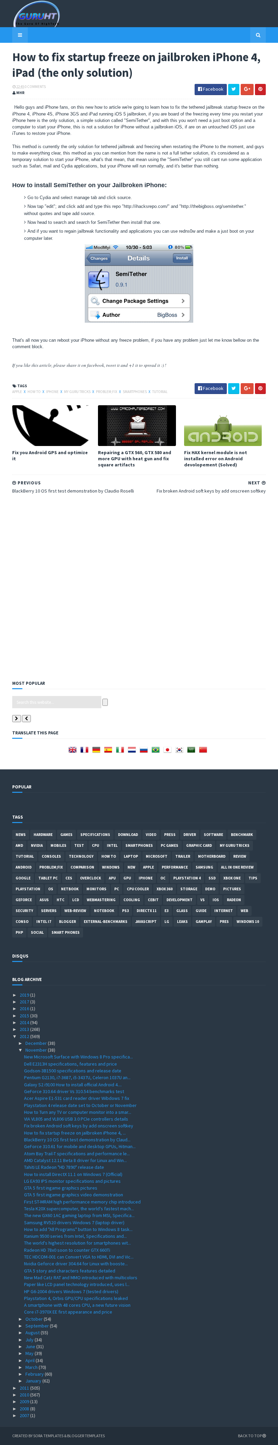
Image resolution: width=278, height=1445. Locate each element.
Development (179, 899)
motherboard (211, 856)
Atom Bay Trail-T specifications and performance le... (77, 1153)
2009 (25, 1401)
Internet (223, 910)
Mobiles (58, 845)
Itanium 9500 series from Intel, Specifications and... (75, 1236)
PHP (19, 932)
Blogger (67, 921)
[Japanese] (168, 752)
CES (68, 878)
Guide (201, 910)
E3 (166, 910)
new (131, 867)
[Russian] (145, 752)
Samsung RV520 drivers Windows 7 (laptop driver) (74, 1222)
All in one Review (237, 867)
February (35, 1374)
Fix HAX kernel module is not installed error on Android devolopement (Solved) (215, 458)
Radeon (234, 899)
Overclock (90, 878)
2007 (25, 1415)
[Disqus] (139, 586)
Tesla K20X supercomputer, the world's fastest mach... (79, 1209)
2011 (25, 1388)
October (34, 1319)
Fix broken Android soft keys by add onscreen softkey (78, 1126)
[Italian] (121, 752)
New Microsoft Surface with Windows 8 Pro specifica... (78, 1057)
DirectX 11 (147, 910)
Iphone (52, 391)
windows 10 (248, 921)
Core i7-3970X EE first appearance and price (68, 1312)
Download (128, 834)
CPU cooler (138, 889)
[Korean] (180, 752)
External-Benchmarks (105, 921)
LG (166, 921)
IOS (216, 899)
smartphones (135, 391)
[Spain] (109, 752)
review (239, 856)
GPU (127, 878)
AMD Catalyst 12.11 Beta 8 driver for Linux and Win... (75, 1160)
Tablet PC (48, 878)
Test (79, 845)
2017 (25, 1002)
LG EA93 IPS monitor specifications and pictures (72, 1181)
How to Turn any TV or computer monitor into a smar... (77, 1112)
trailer (182, 856)
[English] (73, 752)
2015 (25, 1016)
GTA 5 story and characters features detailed (69, 1271)
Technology (81, 856)
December (36, 1043)
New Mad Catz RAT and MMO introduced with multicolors (80, 1277)
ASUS (44, 899)
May (30, 1353)
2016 (25, 1008)
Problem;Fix (107, 391)
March (32, 1367)
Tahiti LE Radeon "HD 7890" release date (64, 1167)
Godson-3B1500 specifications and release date (72, 1071)
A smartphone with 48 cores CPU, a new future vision (77, 1305)
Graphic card (199, 845)
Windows (111, 867)
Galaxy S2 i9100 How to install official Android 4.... (73, 1085)
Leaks (182, 921)
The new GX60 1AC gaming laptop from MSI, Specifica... (79, 1215)
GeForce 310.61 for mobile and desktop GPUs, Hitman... (80, 1146)
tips (253, 878)
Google (23, 878)
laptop (131, 856)
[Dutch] (133, 752)
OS (50, 889)
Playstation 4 (187, 878)
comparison (82, 867)
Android (24, 867)
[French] (85, 752)
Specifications (95, 834)
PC (116, 889)
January (33, 1381)
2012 (25, 1036)
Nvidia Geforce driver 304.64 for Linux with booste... (76, 1264)
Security (24, 910)
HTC (60, 899)
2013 (25, 1029)
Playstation (28, 889)
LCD (75, 899)
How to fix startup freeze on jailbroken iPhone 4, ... (75, 1133)
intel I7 (43, 921)
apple (17, 391)
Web (244, 910)
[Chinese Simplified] (204, 752)
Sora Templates (48, 1435)
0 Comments (35, 86)
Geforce (24, 899)
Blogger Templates (86, 1435)
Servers (49, 910)
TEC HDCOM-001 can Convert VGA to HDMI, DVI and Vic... (79, 1257)
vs (202, 899)
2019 (25, 995)
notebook (104, 910)
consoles (51, 856)
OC (162, 878)
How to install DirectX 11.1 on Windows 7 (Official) (73, 1174)
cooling (131, 899)
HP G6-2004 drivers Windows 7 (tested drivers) (71, 1291)
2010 (25, 1395)
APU (112, 878)
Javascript (146, 921)
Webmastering (101, 899)
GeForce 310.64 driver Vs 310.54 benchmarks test (74, 1091)
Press (170, 834)
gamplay (204, 921)
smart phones (66, 932)
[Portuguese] (157, 752)
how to (34, 391)
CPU (95, 845)
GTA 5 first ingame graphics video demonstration (73, 1195)
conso (22, 921)
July (30, 1340)
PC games (169, 845)
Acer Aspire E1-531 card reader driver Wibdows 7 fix (76, 1098)
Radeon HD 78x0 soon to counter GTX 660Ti (67, 1250)
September (37, 1326)
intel (112, 845)
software (213, 834)
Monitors (96, 889)
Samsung (204, 867)
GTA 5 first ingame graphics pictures (60, 1188)
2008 (25, 1409)
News (21, 834)
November (36, 1050)
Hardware (43, 834)
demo (210, 889)
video (151, 834)
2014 (25, 1022)
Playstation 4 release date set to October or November (80, 1105)
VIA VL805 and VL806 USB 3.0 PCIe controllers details (76, 1119)
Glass (182, 910)
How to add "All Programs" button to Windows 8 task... (78, 1229)
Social (37, 932)
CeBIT (153, 899)
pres (224, 921)
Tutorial (159, 391)
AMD (19, 845)
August (33, 1333)
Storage (188, 889)
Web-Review (75, 910)
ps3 (125, 910)
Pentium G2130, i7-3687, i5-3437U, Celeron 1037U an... (77, 1077)
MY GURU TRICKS (77, 391)
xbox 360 (165, 889)
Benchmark (242, 834)
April (30, 1360)
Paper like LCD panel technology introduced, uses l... (77, 1284)
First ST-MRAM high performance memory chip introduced (82, 1202)
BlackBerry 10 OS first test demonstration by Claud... (77, 1140)
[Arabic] (192, 752)
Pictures (232, 889)
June (30, 1346)
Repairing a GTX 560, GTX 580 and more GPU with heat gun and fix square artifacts (134, 458)
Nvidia (37, 845)
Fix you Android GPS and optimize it (50, 455)
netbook (70, 889)
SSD (212, 878)
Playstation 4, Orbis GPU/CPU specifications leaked (76, 1298)
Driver (189, 834)
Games (66, 834)
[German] (97, 752)
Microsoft (156, 856)
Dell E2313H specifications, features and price (70, 1064)
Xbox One (232, 878)
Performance (175, 867)
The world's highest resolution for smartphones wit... (77, 1243)
